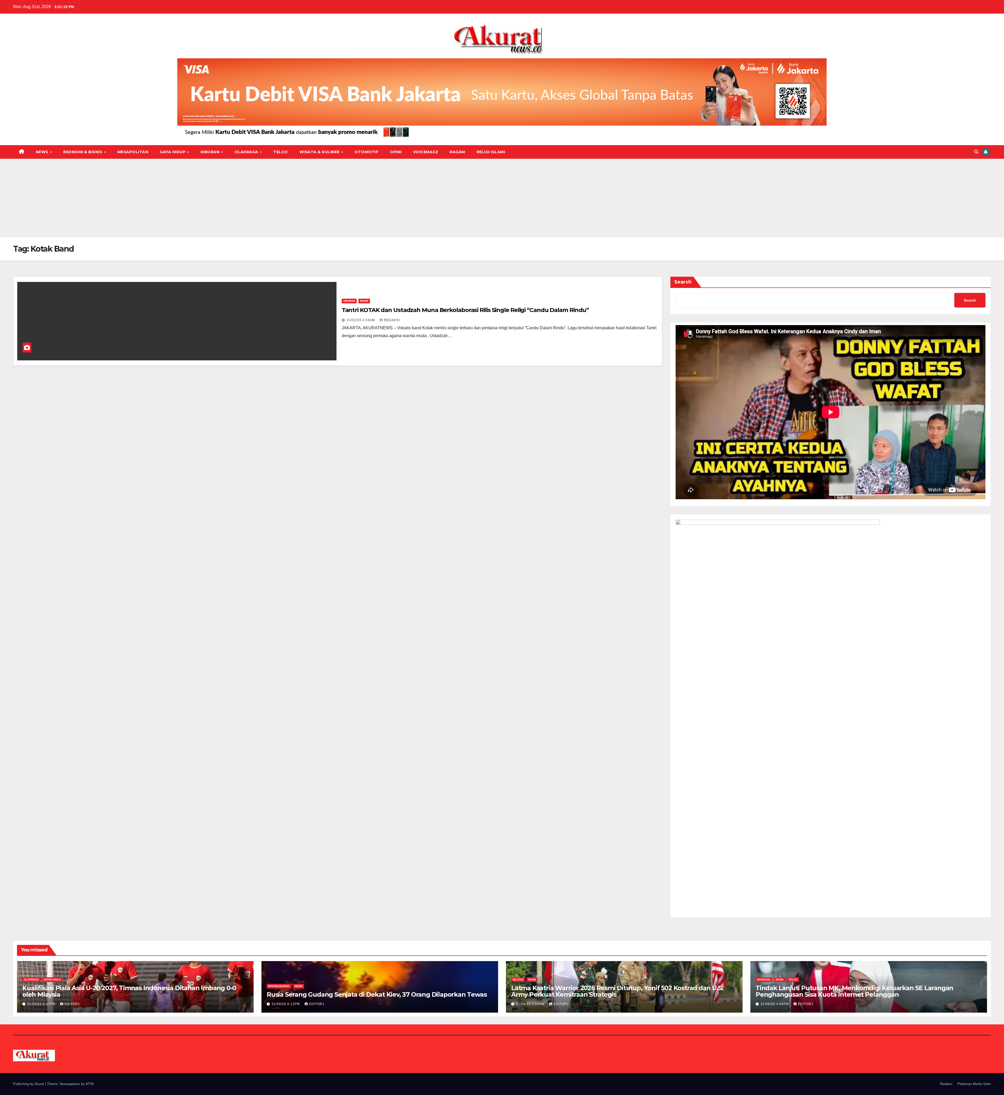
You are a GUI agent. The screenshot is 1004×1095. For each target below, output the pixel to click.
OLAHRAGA (247, 152)
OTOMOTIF (366, 152)
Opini (396, 152)
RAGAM (457, 152)
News (43, 152)
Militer (518, 979)
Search (683, 282)
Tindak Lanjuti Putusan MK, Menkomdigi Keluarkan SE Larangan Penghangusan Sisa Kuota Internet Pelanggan (854, 991)
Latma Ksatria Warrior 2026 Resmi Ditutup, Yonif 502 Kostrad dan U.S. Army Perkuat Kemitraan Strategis (617, 991)
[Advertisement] (502, 198)
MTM (90, 1084)
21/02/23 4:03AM (361, 320)
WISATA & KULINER (320, 152)
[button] (976, 152)
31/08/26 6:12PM (286, 1004)
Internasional (279, 986)
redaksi (392, 320)
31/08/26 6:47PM (41, 1004)
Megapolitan (133, 152)
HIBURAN (211, 152)
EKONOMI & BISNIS (83, 152)
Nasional (764, 979)
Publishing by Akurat (29, 1084)
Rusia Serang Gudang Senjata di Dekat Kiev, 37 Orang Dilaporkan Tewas (377, 994)
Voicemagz (425, 152)
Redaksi (946, 1084)
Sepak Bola (52, 979)
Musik (364, 300)
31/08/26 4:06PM (775, 1004)
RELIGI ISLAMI (491, 152)
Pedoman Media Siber (974, 1084)
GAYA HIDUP (173, 152)
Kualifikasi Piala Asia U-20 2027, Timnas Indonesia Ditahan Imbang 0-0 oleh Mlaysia (129, 991)
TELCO (280, 152)
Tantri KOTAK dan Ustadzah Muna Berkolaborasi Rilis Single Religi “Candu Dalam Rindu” (465, 310)
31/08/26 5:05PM (530, 1004)
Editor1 (72, 1004)
